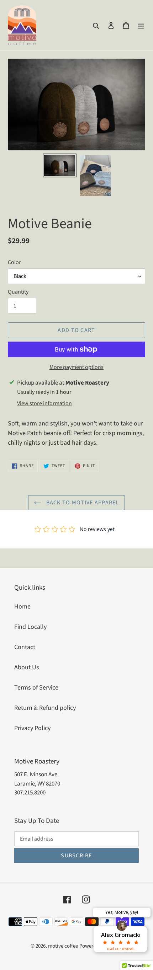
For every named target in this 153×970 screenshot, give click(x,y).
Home (22, 606)
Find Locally (30, 626)
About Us (26, 667)
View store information (44, 403)
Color (14, 262)
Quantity (18, 292)
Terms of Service (36, 687)
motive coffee (63, 946)
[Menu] (140, 25)
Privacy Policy (32, 728)
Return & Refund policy (45, 707)
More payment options (76, 367)
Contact (24, 647)
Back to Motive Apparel (81, 503)
